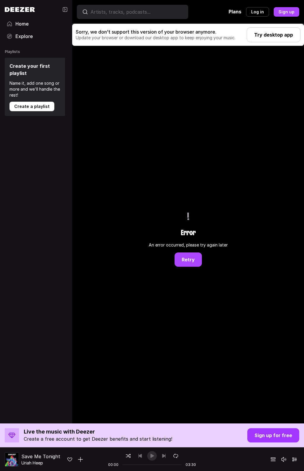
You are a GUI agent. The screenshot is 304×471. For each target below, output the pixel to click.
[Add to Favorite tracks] (70, 459)
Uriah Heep (32, 462)
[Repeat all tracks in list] (175, 456)
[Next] (164, 456)
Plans (235, 12)
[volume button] (284, 459)
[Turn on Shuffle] (128, 456)
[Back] (140, 456)
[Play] (152, 456)
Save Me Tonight (40, 456)
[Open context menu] (80, 459)
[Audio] (294, 459)
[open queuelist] (273, 459)
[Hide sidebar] (65, 9)
